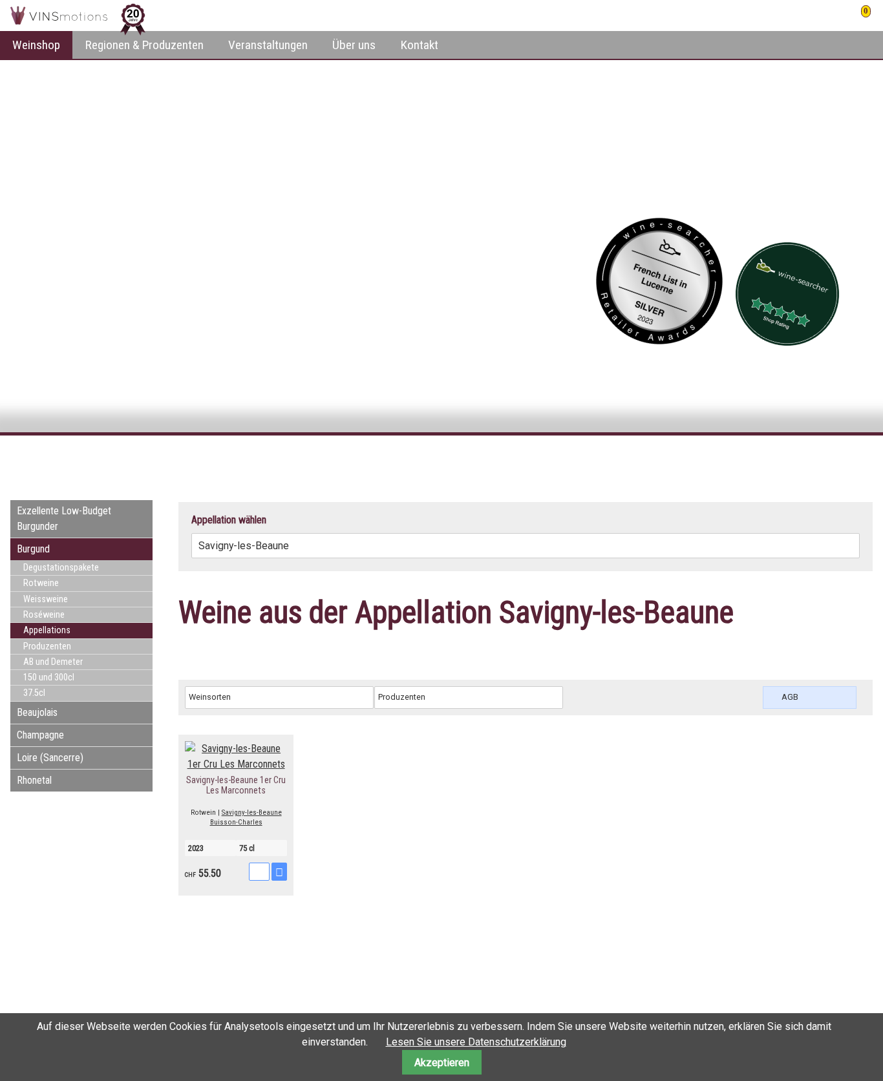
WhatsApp (862, 458)
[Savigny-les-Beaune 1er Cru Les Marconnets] (236, 764)
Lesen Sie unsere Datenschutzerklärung (476, 1042)
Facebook (784, 458)
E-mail (836, 458)
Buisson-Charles (236, 822)
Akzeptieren (441, 1062)
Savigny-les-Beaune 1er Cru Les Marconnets (236, 785)
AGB (790, 697)
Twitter (810, 458)
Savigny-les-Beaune (252, 812)
